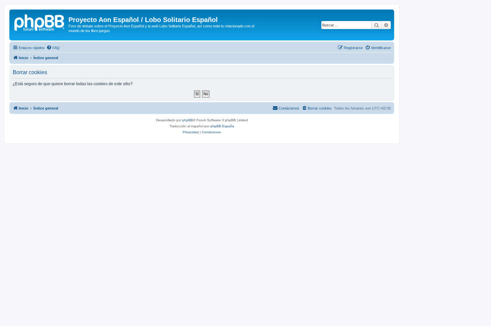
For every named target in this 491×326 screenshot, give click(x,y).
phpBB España (222, 126)
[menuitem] (53, 48)
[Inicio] (39, 21)
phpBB (187, 120)
